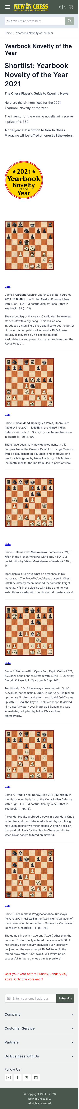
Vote (8, 286)
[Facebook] (17, 1077)
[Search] (69, 21)
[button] (39, 1014)
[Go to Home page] (35, 7)
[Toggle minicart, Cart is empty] (71, 7)
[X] (27, 1077)
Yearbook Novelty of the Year (34, 33)
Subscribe (65, 998)
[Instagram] (36, 1077)
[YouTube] (8, 1077)
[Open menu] (8, 7)
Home (8, 33)
